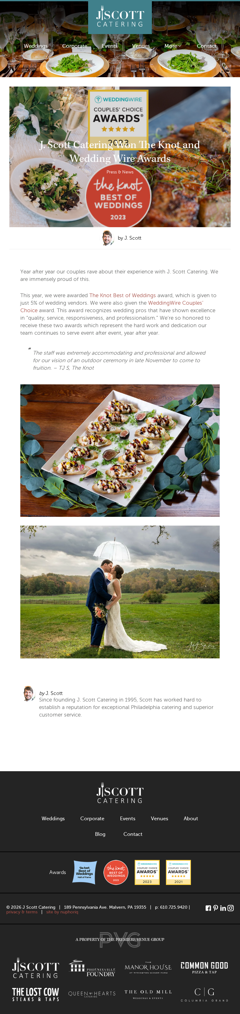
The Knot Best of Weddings (122, 295)
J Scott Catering (120, 17)
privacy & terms (22, 912)
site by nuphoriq (62, 912)
